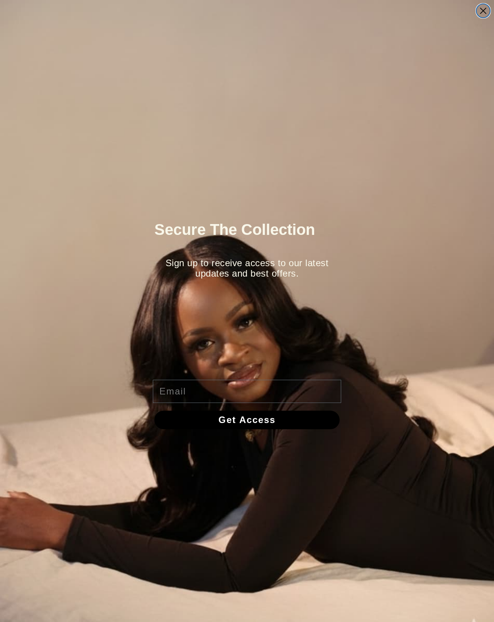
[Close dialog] (483, 11)
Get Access (247, 420)
